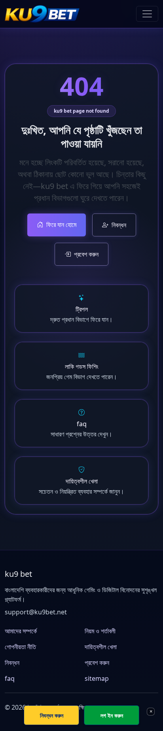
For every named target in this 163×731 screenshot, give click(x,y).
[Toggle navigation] (147, 14)
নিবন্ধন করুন (51, 715)
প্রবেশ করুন (86, 254)
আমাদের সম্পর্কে (21, 631)
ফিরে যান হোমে (61, 224)
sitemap (97, 678)
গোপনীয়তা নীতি (20, 646)
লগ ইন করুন (111, 715)
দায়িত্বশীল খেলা (101, 646)
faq (10, 678)
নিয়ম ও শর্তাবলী (100, 631)
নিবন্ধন (119, 225)
